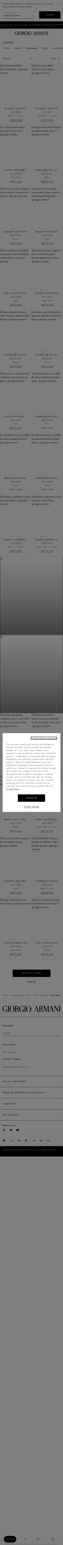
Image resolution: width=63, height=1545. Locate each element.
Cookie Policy (12, 789)
